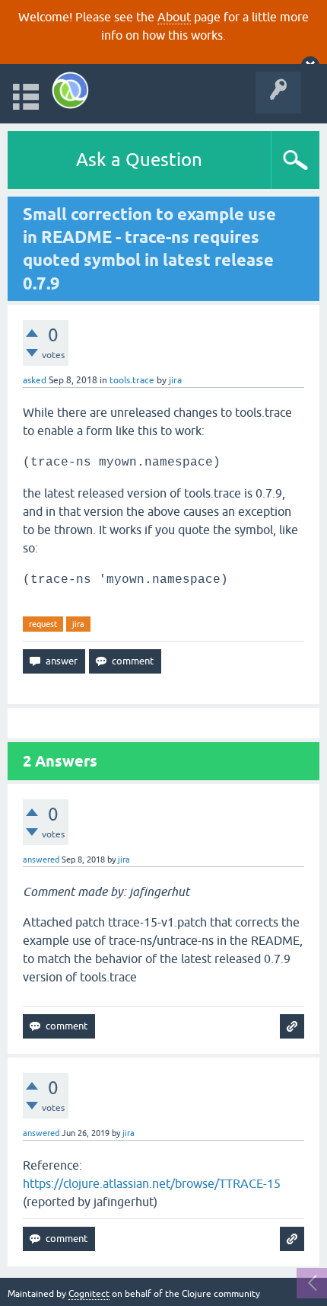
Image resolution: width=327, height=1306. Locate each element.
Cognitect (89, 1293)
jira (78, 624)
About (174, 17)
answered (41, 859)
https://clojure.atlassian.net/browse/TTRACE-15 (152, 1183)
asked (34, 380)
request (43, 624)
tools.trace (132, 380)
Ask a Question (139, 159)
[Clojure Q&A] (70, 90)
